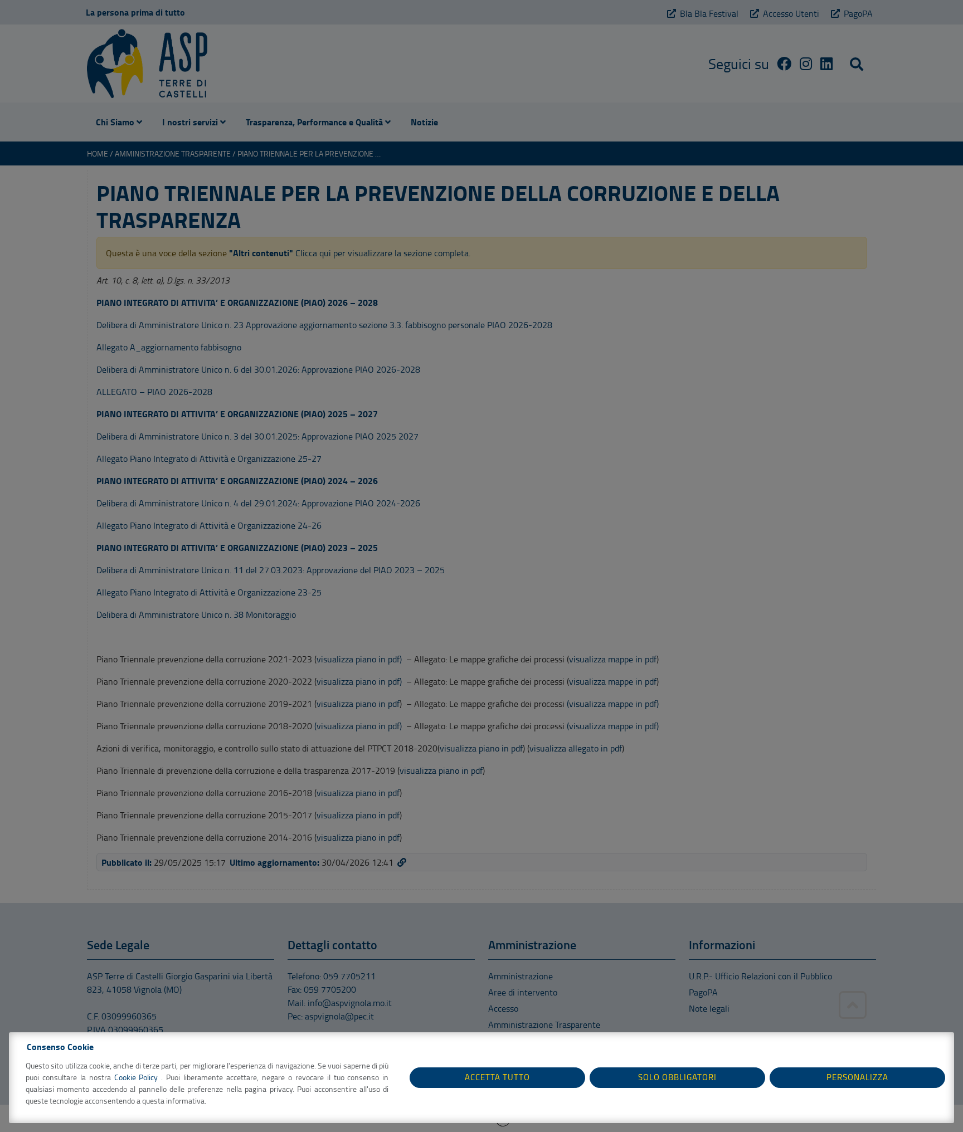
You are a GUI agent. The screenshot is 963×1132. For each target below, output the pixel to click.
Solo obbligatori (677, 1077)
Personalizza (857, 1077)
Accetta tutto (497, 1077)
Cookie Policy (138, 1077)
